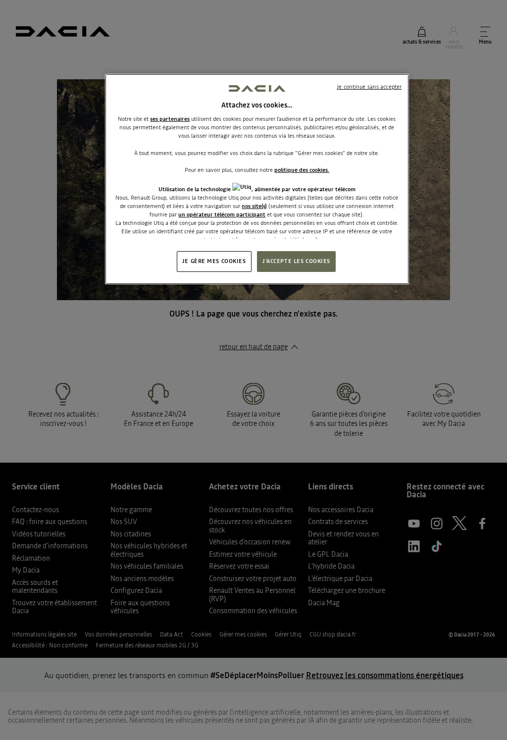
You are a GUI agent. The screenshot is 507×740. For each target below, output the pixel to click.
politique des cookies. (301, 170)
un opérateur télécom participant (221, 214)
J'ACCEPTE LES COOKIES (296, 261)
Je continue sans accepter (369, 87)
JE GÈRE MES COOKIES (214, 261)
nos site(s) (254, 206)
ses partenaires (170, 119)
